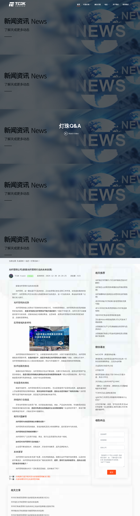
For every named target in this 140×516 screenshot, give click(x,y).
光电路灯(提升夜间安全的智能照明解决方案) (33, 476)
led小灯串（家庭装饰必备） (106, 354)
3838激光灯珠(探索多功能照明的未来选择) (27, 510)
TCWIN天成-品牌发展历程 (105, 393)
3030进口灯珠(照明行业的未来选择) (25, 502)
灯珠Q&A (34, 261)
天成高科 (20, 261)
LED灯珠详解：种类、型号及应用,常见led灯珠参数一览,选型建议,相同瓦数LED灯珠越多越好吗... (111, 407)
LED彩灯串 (99, 370)
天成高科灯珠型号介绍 (104, 366)
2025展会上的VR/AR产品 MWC (107, 381)
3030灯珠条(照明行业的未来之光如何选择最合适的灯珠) (32, 506)
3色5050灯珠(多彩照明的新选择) (108, 315)
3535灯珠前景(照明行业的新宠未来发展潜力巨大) (30, 497)
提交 (111, 472)
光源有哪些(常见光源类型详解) (28, 479)
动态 (27, 261)
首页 (78, 4)
